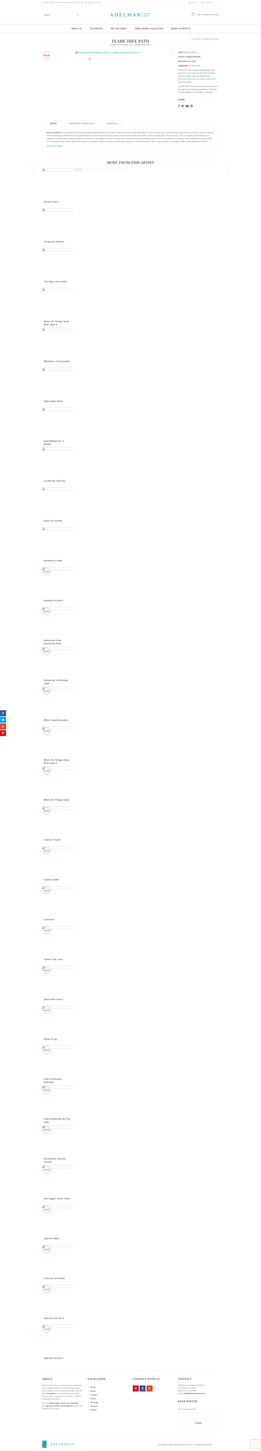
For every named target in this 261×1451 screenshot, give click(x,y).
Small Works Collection (149, 28)
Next (171, 51)
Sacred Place (51, 201)
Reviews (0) (112, 123)
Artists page (54, 1403)
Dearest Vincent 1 (54, 1358)
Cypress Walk (51, 1238)
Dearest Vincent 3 (54, 1318)
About (92, 1391)
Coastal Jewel (51, 879)
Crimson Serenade (54, 1278)
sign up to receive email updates (59, 1405)
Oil (131, 44)
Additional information (81, 123)
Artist (53, 123)
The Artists (96, 28)
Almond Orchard (53, 600)
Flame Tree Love (53, 959)
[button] (78, 170)
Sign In (195, 2)
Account (93, 1406)
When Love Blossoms (56, 720)
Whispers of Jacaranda (57, 361)
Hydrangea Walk (53, 401)
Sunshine (49, 919)
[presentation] (33, 168)
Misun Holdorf (190, 52)
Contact (93, 1394)
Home (113, 44)
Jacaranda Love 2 (53, 999)
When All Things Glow (56, 799)
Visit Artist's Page (54, 146)
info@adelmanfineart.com (195, 1393)
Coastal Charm (52, 839)
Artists (93, 1398)
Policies (93, 1410)
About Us (76, 28)
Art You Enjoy (119, 28)
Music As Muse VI (180, 28)
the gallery (51, 1393)
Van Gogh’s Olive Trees (57, 1198)
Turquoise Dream (54, 241)
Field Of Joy (50, 1039)
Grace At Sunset (53, 520)
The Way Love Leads (55, 281)
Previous (45, 51)
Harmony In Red (53, 560)
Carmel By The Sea (54, 480)
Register (209, 2)
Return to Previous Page (206, 39)
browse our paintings (69, 1403)
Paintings (123, 44)
